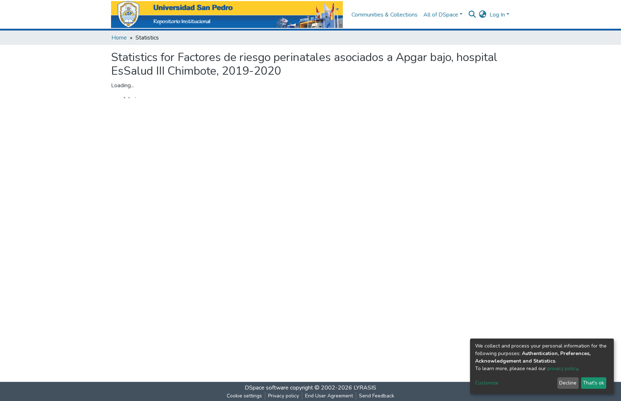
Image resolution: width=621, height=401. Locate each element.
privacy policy (562, 368)
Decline (567, 382)
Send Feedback (376, 395)
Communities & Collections (384, 15)
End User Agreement (329, 395)
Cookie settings (244, 395)
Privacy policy (283, 395)
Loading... (122, 85)
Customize (486, 382)
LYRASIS (365, 388)
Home (119, 38)
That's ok (593, 382)
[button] (482, 14)
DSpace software (267, 388)
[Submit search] (472, 14)
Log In (497, 15)
